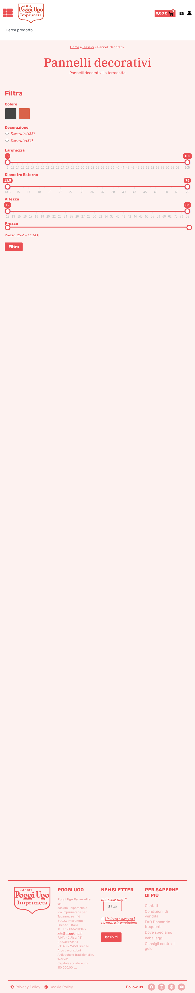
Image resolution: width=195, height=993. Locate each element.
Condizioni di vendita (156, 913)
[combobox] (97, 30)
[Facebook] (151, 987)
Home (74, 47)
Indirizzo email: (114, 899)
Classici (88, 47)
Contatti (152, 905)
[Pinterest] (171, 987)
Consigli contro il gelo (160, 946)
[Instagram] (161, 987)
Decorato (22, 140)
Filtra (14, 246)
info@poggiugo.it (70, 933)
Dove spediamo (158, 932)
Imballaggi (154, 938)
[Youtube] (181, 987)
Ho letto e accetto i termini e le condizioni (119, 920)
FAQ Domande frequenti (157, 924)
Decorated (23, 133)
